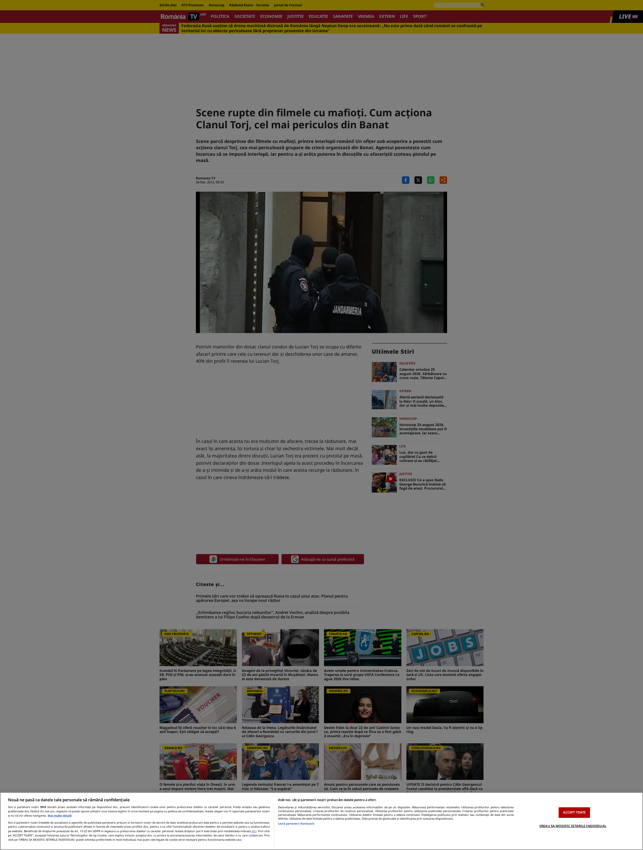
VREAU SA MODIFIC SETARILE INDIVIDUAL (572, 826)
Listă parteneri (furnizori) (296, 823)
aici (254, 831)
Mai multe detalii (60, 815)
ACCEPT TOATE (574, 812)
